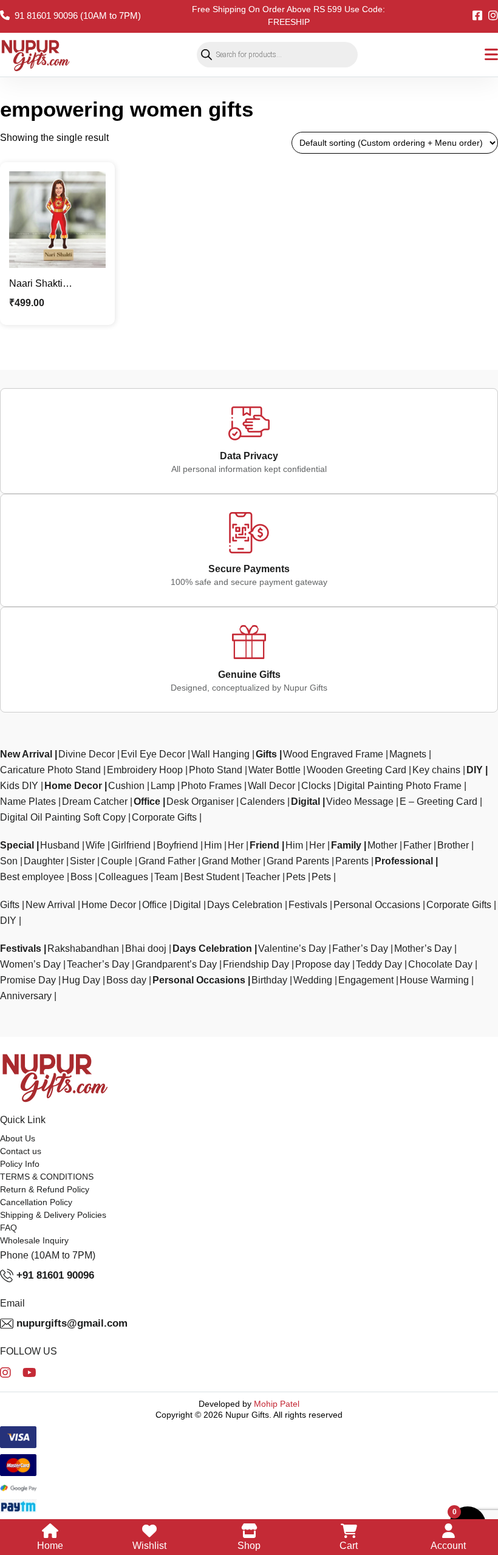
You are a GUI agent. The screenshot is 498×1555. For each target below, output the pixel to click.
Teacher (262, 880)
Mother (382, 848)
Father (417, 848)
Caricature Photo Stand (50, 773)
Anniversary (26, 999)
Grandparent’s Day (176, 967)
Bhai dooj (145, 951)
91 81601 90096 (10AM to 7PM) (78, 15)
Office (147, 804)
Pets (295, 880)
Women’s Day (30, 967)
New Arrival (26, 757)
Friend (264, 848)
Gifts (266, 757)
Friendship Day (256, 967)
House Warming (434, 983)
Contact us (20, 1154)
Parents (352, 864)
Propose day (322, 967)
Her (236, 848)
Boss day (126, 983)
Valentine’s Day (292, 951)
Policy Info (19, 1167)
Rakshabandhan (83, 951)
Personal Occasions (376, 908)
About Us (17, 1141)
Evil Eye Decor (153, 757)
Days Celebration (244, 908)
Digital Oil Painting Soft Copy (63, 820)
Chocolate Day (440, 967)
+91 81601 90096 (55, 1277)
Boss (81, 880)
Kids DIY (19, 789)
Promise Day (28, 983)
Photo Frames (211, 789)
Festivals (307, 908)
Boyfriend (177, 848)
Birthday (269, 983)
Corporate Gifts (164, 820)
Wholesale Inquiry (34, 1243)
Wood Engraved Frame (333, 757)
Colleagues (123, 880)
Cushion (126, 789)
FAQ (8, 1230)
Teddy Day (379, 967)
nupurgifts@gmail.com (72, 1325)
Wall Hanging (220, 757)
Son (9, 864)
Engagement (366, 983)
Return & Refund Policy (44, 1192)
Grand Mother (231, 864)
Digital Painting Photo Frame (399, 789)
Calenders (262, 804)
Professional (404, 864)
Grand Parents (298, 864)
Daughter (44, 864)
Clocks (316, 789)
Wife (95, 848)
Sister (82, 864)
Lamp (163, 789)
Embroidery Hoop (145, 773)
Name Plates (28, 804)
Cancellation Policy (36, 1205)
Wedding (312, 983)
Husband (60, 848)
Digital (305, 804)
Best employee (32, 880)
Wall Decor (271, 789)
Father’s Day (360, 951)
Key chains (436, 773)
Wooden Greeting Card (356, 773)
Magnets (407, 757)
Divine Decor (86, 757)
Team (166, 880)
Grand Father (167, 864)
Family (346, 848)
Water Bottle (274, 773)
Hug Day (81, 983)
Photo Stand (215, 773)
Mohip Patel (276, 1407)
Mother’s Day (423, 951)
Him (213, 848)
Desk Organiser (200, 804)
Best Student (211, 880)
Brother (453, 848)
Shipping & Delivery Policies (53, 1218)
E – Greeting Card (438, 804)
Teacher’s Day (98, 967)
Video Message (360, 804)
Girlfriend (131, 848)
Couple (116, 864)
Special (17, 848)
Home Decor (73, 789)
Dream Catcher (95, 804)
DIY (474, 773)
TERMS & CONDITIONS (47, 1179)
